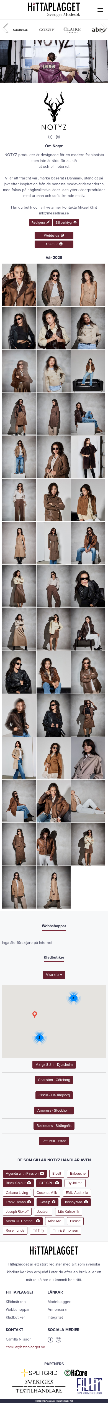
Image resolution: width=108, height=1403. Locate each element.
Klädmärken (16, 1301)
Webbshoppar (18, 1309)
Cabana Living (17, 1193)
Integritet (55, 1317)
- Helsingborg (54, 1095)
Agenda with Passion (23, 1173)
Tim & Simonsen (65, 1230)
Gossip (46, 1202)
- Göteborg (54, 1080)
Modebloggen (59, 1301)
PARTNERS (54, 1364)
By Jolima (75, 1183)
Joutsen (43, 1211)
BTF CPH (47, 1183)
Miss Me (54, 1221)
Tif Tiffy (38, 1230)
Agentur (52, 244)
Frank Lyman (16, 1202)
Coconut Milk (47, 1193)
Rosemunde (15, 1230)
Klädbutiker (15, 1317)
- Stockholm (54, 1110)
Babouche (78, 1173)
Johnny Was (74, 1202)
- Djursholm (54, 1064)
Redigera (39, 222)
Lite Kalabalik (68, 1211)
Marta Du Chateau (21, 1221)
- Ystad (54, 1141)
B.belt (56, 1173)
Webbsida (52, 235)
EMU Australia (77, 1193)
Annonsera (57, 1309)
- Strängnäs (54, 1126)
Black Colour (16, 1183)
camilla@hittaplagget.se (25, 1347)
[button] (34, 1015)
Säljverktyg (64, 222)
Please (75, 1221)
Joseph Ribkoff (17, 1211)
